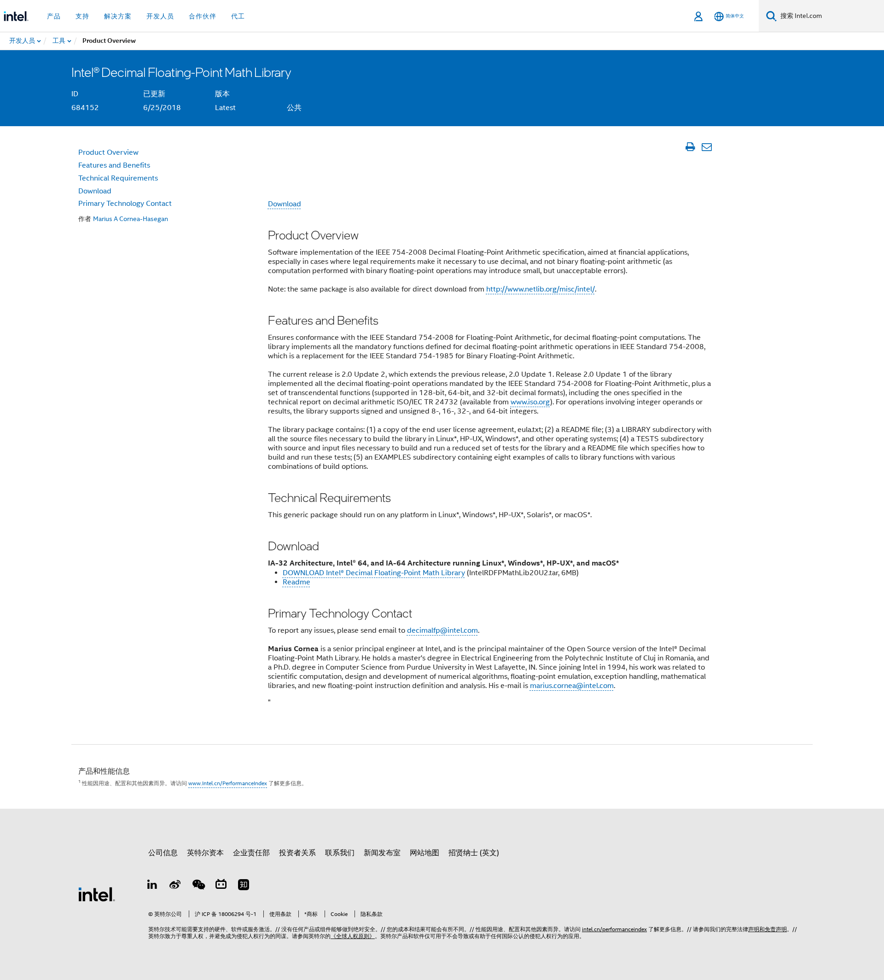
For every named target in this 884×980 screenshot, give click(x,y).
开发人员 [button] (160, 16)
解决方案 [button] (118, 16)
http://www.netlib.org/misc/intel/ (540, 289)
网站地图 (424, 853)
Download (284, 204)
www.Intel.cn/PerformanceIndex (227, 783)
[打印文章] (690, 147)
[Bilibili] (221, 886)
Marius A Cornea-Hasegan (130, 219)
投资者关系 (297, 853)
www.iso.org (530, 402)
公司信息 (163, 853)
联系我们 (340, 853)
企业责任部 (251, 853)
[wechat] (198, 886)
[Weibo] (175, 886)
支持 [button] (82, 16)
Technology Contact (125, 203)
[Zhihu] (243, 886)
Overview (108, 152)
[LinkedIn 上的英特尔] (152, 886)
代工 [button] (238, 16)
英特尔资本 (205, 853)
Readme (296, 582)
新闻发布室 (382, 853)
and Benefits (114, 165)
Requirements (118, 178)
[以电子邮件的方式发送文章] (706, 147)
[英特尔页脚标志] (96, 893)
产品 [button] (54, 16)
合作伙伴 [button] (202, 16)
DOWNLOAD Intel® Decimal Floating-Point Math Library (374, 573)
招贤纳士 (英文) (473, 853)
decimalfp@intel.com (442, 630)
